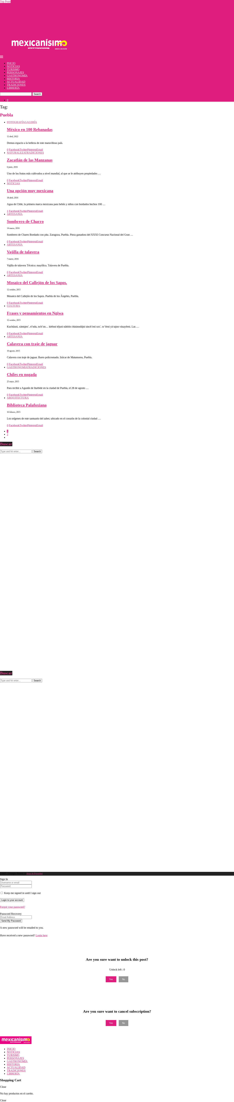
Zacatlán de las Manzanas (29, 160)
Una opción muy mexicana (30, 190)
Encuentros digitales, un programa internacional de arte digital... (34, 26)
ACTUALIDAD (16, 81)
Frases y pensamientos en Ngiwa (35, 313)
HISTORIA (13, 78)
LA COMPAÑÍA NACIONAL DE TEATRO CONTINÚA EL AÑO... (39, 4)
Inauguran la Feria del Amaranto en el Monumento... (28, 13)
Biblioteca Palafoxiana (27, 405)
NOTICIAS (13, 66)
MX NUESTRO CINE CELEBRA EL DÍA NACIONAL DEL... (36, 23)
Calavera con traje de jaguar (32, 344)
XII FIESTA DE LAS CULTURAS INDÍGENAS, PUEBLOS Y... (36, 7)
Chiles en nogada (22, 374)
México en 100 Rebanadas (29, 129)
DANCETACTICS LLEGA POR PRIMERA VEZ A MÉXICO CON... (39, 32)
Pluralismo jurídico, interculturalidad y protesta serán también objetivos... (39, 29)
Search (37, 94)
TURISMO (13, 69)
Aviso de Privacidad (34, 873)
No (123, 979)
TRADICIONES (16, 84)
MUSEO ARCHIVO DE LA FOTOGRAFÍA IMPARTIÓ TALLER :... (39, 20)
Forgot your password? (12, 906)
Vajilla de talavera (23, 252)
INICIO (11, 63)
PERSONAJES (15, 72)
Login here (41, 935)
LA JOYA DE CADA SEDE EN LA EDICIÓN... (27, 16)
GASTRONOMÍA (17, 75)
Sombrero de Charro (25, 221)
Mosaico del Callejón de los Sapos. (37, 282)
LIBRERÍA (13, 87)
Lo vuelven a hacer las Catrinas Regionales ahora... (27, 10)
